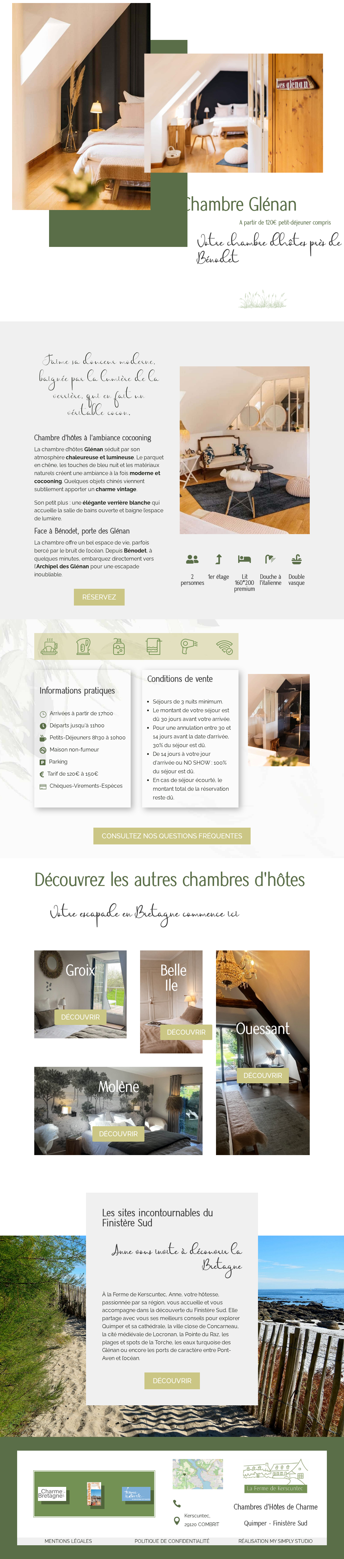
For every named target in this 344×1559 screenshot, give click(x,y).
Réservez (99, 597)
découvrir (172, 1381)
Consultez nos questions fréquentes (172, 836)
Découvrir (80, 1017)
